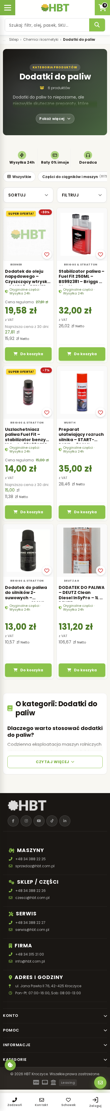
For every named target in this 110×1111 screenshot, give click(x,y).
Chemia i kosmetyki (40, 39)
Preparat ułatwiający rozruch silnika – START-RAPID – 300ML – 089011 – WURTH (81, 439)
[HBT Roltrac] (55, 7)
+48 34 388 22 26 (30, 890)
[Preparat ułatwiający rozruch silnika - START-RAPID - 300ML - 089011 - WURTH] (82, 392)
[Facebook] (13, 821)
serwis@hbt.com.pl (32, 929)
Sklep (13, 39)
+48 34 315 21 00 (29, 954)
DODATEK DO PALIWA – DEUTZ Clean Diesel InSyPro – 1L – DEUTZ (81, 595)
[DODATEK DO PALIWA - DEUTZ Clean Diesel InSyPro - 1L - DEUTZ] (82, 550)
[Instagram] (26, 821)
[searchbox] (47, 24)
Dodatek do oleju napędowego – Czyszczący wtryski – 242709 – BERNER (26, 279)
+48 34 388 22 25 (30, 859)
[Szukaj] (97, 24)
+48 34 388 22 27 (30, 922)
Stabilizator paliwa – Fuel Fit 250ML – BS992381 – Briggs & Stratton (81, 279)
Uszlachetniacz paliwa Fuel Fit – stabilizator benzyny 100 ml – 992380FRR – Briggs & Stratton (28, 439)
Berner (16, 264)
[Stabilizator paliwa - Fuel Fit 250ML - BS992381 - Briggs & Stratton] (82, 234)
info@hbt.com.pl (30, 961)
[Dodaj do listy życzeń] (47, 254)
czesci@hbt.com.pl (32, 897)
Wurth (69, 422)
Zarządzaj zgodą (10, 1065)
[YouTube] (39, 821)
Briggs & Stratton (80, 264)
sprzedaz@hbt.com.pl (35, 866)
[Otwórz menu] (7, 7)
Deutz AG (71, 580)
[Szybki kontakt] (100, 1082)
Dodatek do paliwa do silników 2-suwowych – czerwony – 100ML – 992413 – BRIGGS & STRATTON (27, 600)
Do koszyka (31, 353)
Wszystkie (21, 176)
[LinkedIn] (64, 821)
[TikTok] (51, 821)
